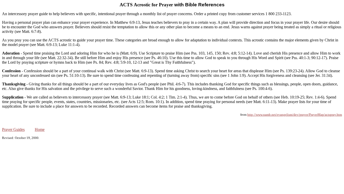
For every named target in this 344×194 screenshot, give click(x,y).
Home (40, 129)
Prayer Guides (13, 129)
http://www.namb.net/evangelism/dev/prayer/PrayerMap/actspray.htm (294, 114)
